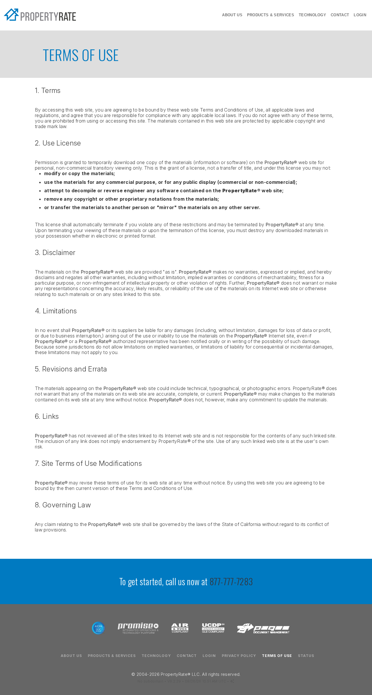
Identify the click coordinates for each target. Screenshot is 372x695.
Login (360, 15)
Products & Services (270, 15)
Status (306, 656)
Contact (340, 15)
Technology (312, 15)
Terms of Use (277, 656)
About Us (232, 15)
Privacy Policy (239, 656)
